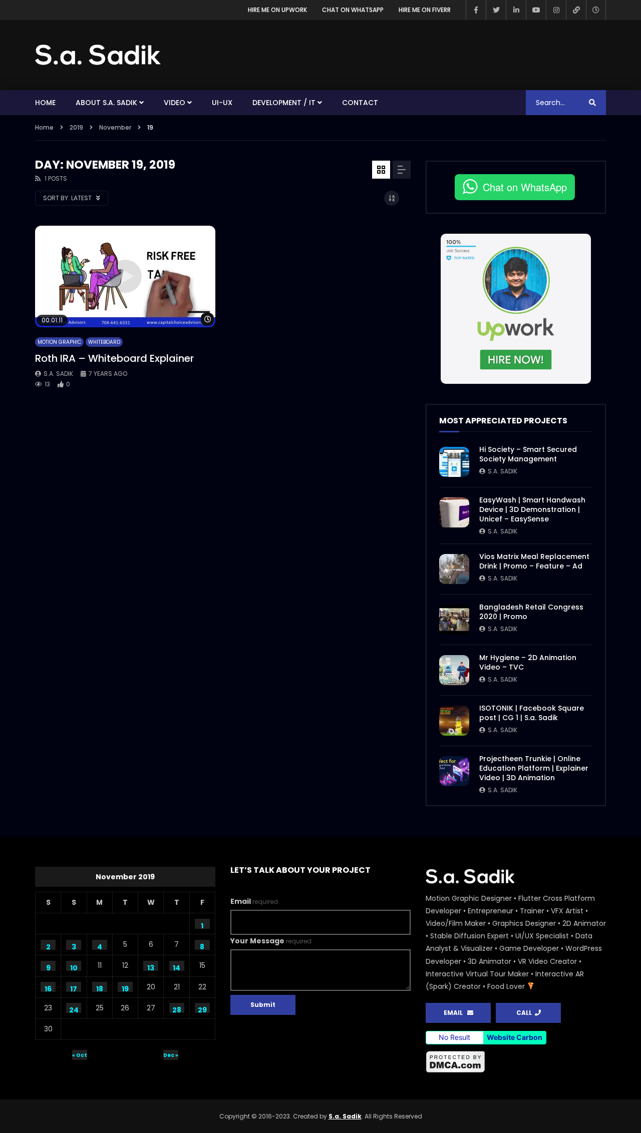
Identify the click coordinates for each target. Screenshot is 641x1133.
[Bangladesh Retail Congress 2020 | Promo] (454, 620)
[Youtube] (536, 10)
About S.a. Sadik (106, 103)
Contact (360, 103)
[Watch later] (596, 10)
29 (202, 1009)
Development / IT (283, 103)
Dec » (170, 1055)
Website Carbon (514, 1037)
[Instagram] (556, 10)
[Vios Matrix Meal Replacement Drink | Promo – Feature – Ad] (454, 569)
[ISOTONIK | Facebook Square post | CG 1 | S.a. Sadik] (454, 721)
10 (74, 967)
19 (125, 988)
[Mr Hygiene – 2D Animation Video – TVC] (454, 670)
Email (254, 901)
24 (74, 1009)
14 (176, 967)
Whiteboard (104, 342)
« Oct (79, 1055)
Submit (262, 1004)
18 (99, 988)
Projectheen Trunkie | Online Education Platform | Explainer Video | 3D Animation (533, 768)
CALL (525, 1012)
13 (150, 967)
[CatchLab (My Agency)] (576, 10)
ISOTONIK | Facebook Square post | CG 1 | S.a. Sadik (531, 713)
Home (45, 103)
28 (176, 1009)
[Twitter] (496, 10)
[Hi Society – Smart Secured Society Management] (454, 462)
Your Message (270, 941)
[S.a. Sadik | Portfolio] (98, 55)
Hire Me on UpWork (277, 10)
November (115, 127)
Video (174, 103)
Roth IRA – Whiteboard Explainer (114, 358)
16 (48, 988)
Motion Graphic (59, 342)
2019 (76, 127)
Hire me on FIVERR (425, 10)
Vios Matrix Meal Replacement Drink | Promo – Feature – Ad (534, 561)
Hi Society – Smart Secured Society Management (528, 454)
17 (73, 988)
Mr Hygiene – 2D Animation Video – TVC (527, 662)
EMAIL (455, 1012)
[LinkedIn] (516, 10)
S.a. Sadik (58, 373)
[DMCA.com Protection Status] (516, 1061)
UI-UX (222, 103)
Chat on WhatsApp (353, 10)
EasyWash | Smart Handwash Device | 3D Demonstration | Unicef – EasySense (532, 509)
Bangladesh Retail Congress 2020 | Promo (531, 612)
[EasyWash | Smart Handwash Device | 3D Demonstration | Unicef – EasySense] (454, 512)
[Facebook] (476, 10)
